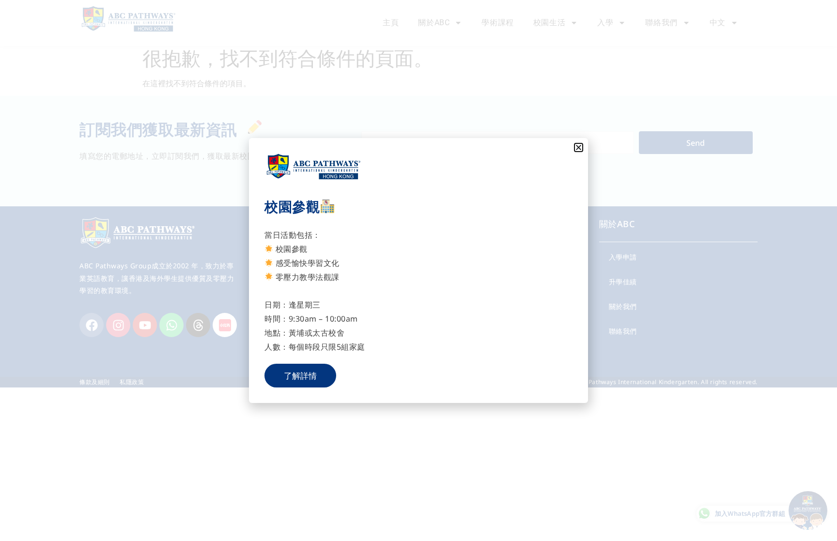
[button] (578, 147)
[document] (418, 270)
